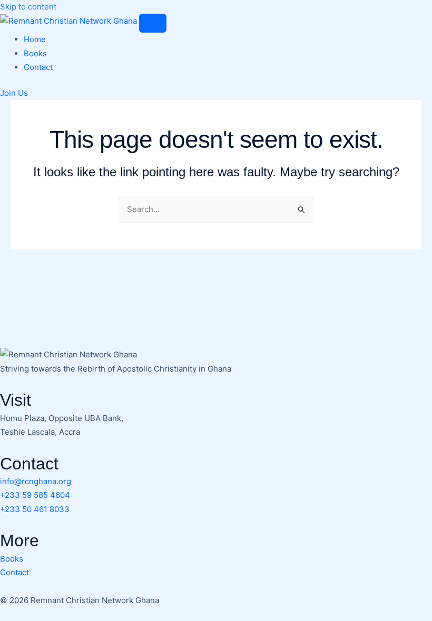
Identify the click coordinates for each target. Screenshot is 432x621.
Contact (38, 67)
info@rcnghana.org (35, 481)
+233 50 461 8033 (35, 509)
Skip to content (28, 7)
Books (35, 53)
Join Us (14, 93)
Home (35, 39)
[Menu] (152, 23)
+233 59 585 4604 (35, 495)
